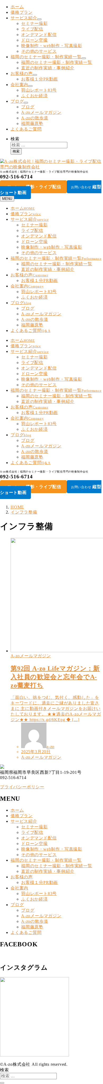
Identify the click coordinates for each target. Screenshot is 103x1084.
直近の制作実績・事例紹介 (47, 68)
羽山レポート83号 (39, 90)
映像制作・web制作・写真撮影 (51, 45)
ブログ (17, 101)
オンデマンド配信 (39, 34)
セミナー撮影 (34, 23)
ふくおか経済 (34, 95)
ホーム (17, 7)
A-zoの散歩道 (34, 118)
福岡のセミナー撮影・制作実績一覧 (46, 57)
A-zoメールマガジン (41, 112)
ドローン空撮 (34, 40)
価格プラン (22, 12)
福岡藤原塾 (32, 123)
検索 (15, 139)
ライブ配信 (32, 29)
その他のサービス (39, 51)
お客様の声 (22, 73)
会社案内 (19, 84)
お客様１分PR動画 (39, 79)
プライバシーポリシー (22, 787)
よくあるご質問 (26, 129)
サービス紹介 (24, 18)
